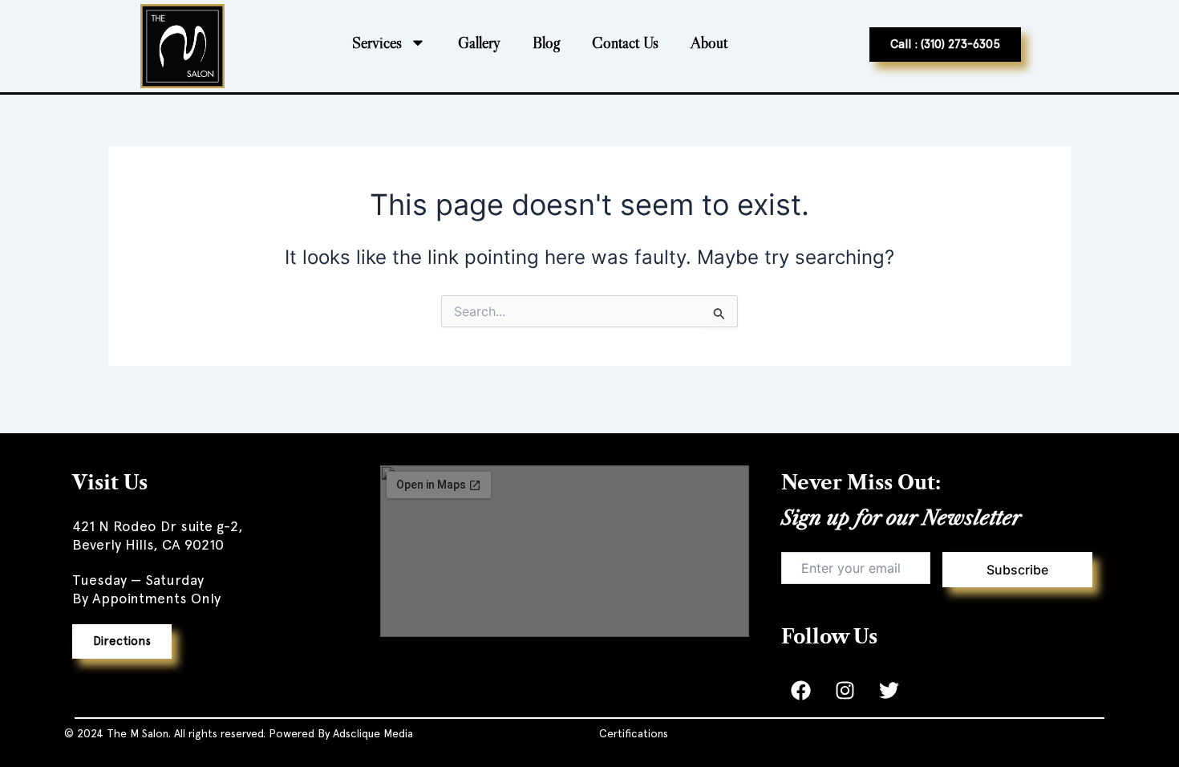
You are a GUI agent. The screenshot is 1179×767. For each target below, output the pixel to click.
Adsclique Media (373, 733)
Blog (546, 42)
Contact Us (625, 42)
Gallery (479, 42)
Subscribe (1017, 570)
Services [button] (377, 42)
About (709, 42)
